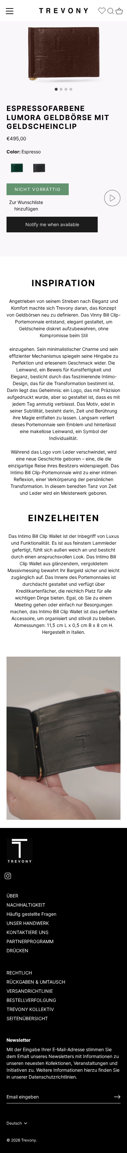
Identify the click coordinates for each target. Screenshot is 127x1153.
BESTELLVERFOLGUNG (31, 1000)
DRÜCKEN (17, 950)
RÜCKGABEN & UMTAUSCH (36, 982)
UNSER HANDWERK (28, 923)
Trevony (28, 1140)
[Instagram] (8, 875)
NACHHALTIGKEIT (26, 905)
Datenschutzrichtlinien (52, 1077)
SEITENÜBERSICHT (27, 1018)
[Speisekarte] (10, 11)
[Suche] (110, 9)
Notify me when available (52, 224)
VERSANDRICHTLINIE (30, 991)
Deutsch (14, 1123)
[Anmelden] (117, 1097)
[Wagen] (118, 9)
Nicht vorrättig (38, 189)
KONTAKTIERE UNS (28, 932)
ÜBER (12, 895)
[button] (26, 205)
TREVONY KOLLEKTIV (30, 1009)
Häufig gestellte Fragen (31, 914)
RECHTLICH (19, 972)
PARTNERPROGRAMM (30, 941)
